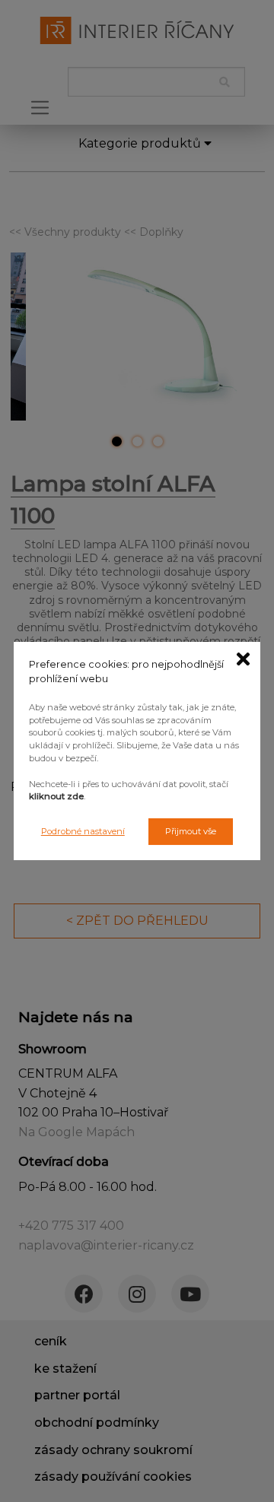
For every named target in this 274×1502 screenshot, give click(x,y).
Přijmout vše (190, 831)
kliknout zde (56, 796)
